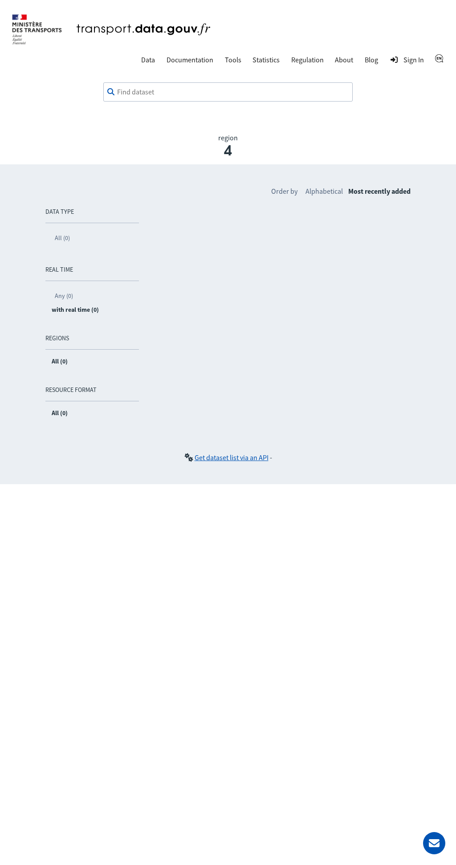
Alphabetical (324, 191)
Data (148, 59)
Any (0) (64, 296)
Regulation (307, 59)
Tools (233, 59)
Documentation (190, 59)
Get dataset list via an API (232, 457)
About (344, 59)
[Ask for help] (434, 843)
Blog (371, 59)
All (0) (62, 238)
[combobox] (228, 92)
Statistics (266, 59)
